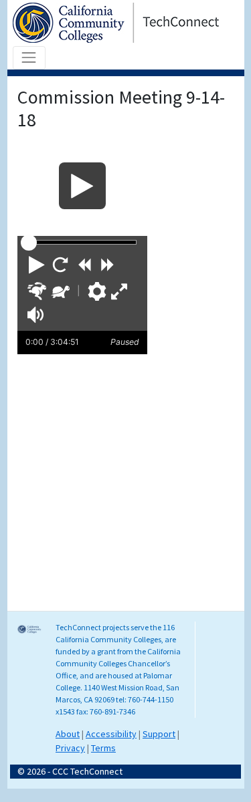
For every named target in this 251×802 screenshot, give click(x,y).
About (68, 734)
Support (159, 734)
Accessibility (111, 734)
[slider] (29, 243)
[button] (37, 264)
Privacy (70, 748)
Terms (103, 748)
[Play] (82, 186)
